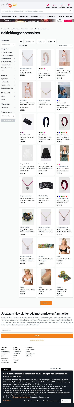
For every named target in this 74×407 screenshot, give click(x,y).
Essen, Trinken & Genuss (30, 350)
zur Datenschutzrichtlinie (37, 340)
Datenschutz (4, 358)
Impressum (6, 400)
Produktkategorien (9, 16)
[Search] (13, 45)
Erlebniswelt (16, 358)
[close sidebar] (21, 41)
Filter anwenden (8, 120)
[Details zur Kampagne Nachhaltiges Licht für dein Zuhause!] (37, 20)
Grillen (15, 362)
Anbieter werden (5, 351)
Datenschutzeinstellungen (21, 397)
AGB (2, 356)
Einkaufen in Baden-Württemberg (10, 29)
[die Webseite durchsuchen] (71, 11)
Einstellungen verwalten (32, 401)
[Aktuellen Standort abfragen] (13, 116)
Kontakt (3, 349)
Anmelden (37, 336)
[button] (8, 58)
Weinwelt (15, 360)
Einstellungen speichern (51, 401)
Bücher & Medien (30, 354)
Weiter (45, 303)
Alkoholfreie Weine (16, 354)
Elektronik (28, 356)
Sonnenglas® (17, 351)
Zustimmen (66, 401)
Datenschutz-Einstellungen (5, 361)
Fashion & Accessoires (27, 29)
